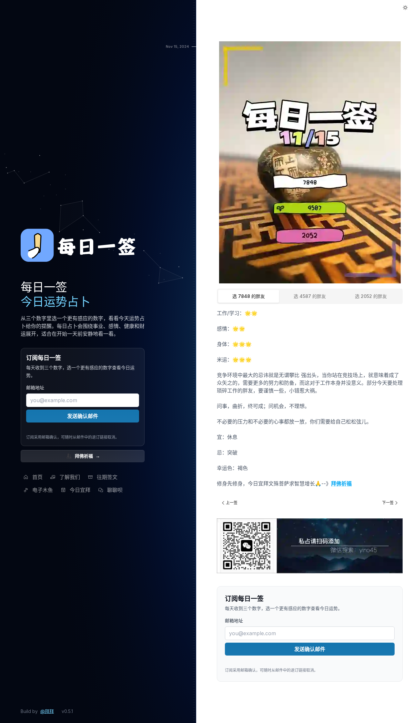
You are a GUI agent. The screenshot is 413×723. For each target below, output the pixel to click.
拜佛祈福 (87, 456)
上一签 (231, 502)
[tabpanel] (310, 398)
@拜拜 (47, 711)
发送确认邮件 (82, 416)
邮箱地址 (35, 387)
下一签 (388, 502)
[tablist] (310, 296)
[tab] (248, 296)
